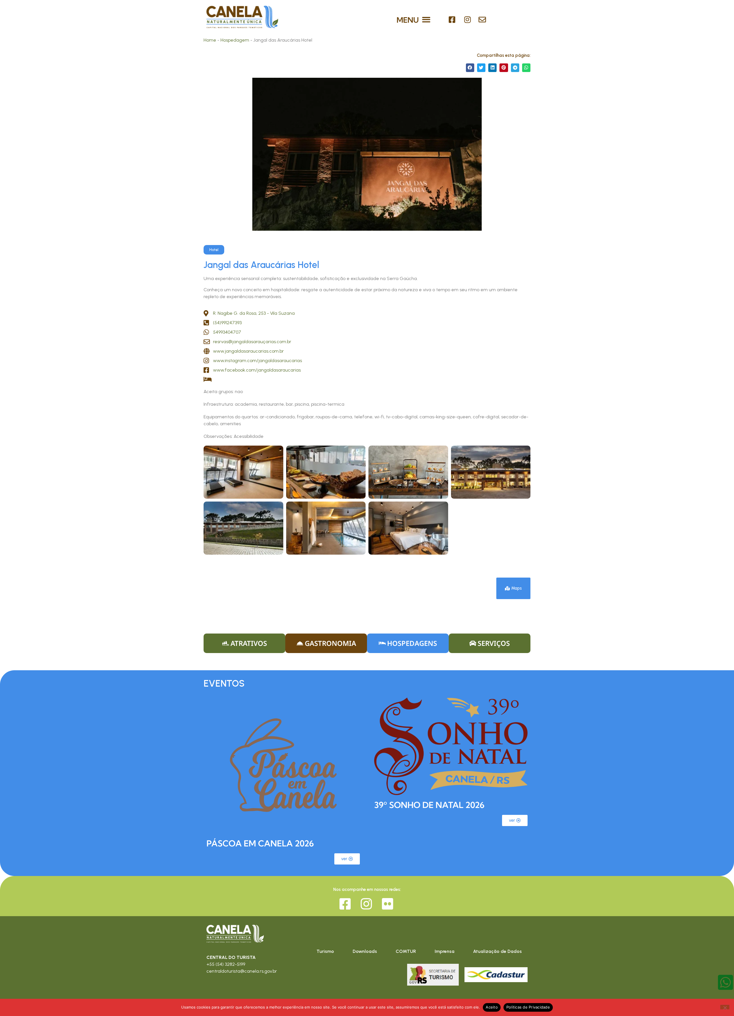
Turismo (325, 951)
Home (210, 40)
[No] (725, 1007)
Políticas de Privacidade (528, 1007)
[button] (426, 19)
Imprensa (444, 951)
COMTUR (406, 951)
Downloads (365, 951)
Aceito (492, 1007)
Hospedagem (234, 40)
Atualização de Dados (497, 951)
